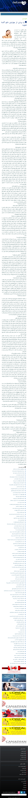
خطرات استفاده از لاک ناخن (20, 486)
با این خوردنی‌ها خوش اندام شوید (19, 634)
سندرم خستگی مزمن (21, 547)
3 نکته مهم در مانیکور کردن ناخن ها (19, 661)
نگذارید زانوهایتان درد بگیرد (20, 626)
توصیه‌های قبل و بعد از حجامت (20, 653)
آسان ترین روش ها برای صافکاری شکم (18, 563)
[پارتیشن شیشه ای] (14, 687)
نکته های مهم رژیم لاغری (20, 624)
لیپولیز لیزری (24, 789)
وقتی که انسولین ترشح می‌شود (20, 496)
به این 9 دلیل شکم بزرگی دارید (19, 541)
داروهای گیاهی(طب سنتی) (22, 766)
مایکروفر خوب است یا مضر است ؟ (19, 608)
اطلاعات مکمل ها (23, 757)
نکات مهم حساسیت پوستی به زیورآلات (18, 483)
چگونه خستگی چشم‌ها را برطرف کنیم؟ (19, 647)
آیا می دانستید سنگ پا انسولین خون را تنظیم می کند (16, 484)
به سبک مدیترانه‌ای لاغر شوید (20, 586)
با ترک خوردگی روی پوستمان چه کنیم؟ (19, 557)
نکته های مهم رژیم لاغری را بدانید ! (19, 545)
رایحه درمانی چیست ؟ (21, 632)
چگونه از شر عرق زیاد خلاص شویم (19, 657)
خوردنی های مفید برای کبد (20, 512)
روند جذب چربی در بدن (21, 502)
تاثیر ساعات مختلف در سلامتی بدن (19, 549)
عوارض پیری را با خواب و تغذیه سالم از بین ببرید (17, 581)
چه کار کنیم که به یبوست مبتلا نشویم (19, 518)
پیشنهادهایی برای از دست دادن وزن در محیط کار (17, 500)
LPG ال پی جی (23, 781)
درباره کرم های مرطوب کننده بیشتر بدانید (18, 471)
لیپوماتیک (24, 787)
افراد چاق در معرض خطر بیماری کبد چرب (18, 492)
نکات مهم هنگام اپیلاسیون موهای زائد (18, 522)
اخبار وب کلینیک (23, 751)
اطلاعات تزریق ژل (23, 753)
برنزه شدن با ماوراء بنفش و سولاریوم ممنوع (18, 588)
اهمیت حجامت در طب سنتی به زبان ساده (18, 636)
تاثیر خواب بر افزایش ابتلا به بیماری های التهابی (17, 490)
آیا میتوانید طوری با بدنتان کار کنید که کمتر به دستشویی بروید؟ (15, 583)
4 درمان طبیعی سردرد (21, 614)
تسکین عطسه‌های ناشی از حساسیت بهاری (18, 555)
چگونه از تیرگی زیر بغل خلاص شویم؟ (19, 528)
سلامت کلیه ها (22, 630)
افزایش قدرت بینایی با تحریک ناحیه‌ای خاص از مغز (17, 663)
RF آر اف (24, 783)
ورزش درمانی (24, 772)
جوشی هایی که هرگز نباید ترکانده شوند (18, 543)
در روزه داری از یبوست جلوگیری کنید (19, 643)
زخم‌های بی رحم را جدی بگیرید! (19, 628)
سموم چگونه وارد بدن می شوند (19, 577)
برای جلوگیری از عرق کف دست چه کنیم (18, 469)
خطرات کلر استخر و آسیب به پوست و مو (18, 473)
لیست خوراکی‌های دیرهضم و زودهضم (18, 606)
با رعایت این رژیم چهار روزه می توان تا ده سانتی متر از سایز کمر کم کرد (14, 590)
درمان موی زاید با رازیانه (20, 600)
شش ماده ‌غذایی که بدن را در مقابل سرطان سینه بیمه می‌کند (15, 524)
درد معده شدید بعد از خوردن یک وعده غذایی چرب (17, 616)
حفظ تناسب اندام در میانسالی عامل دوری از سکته (17, 594)
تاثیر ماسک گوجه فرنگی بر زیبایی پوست (18, 498)
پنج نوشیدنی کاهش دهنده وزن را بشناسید (18, 553)
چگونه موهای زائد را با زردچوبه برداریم (18, 494)
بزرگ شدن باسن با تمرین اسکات (19, 579)
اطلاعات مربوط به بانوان (22, 774)
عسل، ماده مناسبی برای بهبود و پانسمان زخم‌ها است (17, 504)
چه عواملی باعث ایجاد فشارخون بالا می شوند (18, 534)
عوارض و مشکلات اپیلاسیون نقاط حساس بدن (18, 575)
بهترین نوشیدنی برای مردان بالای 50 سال (18, 508)
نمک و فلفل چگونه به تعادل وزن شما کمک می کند (17, 573)
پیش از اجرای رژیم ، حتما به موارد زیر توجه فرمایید (17, 612)
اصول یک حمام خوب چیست (20, 585)
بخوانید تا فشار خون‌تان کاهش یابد (19, 561)
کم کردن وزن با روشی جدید (20, 475)
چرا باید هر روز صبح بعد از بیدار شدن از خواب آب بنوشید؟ (15, 539)
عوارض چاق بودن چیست (20, 651)
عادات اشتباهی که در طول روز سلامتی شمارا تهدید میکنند (16, 638)
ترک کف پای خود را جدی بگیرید (19, 537)
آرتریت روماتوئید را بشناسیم (20, 506)
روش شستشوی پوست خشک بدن (19, 639)
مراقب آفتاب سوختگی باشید (20, 622)
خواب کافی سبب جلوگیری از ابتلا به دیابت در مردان (17, 532)
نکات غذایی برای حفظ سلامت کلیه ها (19, 645)
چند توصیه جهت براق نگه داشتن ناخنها (18, 649)
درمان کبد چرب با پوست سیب (20, 559)
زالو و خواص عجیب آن (21, 520)
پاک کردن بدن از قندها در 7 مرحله (19, 655)
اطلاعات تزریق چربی (23, 755)
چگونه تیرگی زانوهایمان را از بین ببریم (18, 481)
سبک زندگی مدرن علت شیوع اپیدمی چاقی (18, 604)
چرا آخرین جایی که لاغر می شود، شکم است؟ (18, 567)
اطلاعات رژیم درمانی (23, 759)
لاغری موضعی (24, 768)
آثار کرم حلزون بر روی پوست (20, 516)
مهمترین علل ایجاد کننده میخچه (19, 592)
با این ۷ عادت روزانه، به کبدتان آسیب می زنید (17, 535)
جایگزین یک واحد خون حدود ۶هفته (19, 571)
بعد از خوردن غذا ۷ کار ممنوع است (19, 510)
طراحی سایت (18, 797)
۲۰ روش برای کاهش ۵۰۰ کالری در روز (18, 659)
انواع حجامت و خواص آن (21, 551)
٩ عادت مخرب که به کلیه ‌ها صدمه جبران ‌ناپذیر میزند (16, 514)
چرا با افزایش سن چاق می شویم (19, 610)
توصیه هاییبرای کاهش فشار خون (19, 602)
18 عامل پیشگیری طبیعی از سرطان (19, 620)
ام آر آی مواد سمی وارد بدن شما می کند (18, 598)
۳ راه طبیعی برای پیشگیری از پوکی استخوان (18, 596)
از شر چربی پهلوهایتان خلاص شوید (19, 565)
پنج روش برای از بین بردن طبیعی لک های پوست (17, 488)
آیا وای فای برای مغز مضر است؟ (19, 530)
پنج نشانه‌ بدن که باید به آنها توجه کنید (18, 618)
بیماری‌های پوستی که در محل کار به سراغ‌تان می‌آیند (17, 477)
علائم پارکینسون (22, 569)
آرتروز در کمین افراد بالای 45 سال (19, 479)
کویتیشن (24, 785)
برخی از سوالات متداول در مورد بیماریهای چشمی (17, 641)
